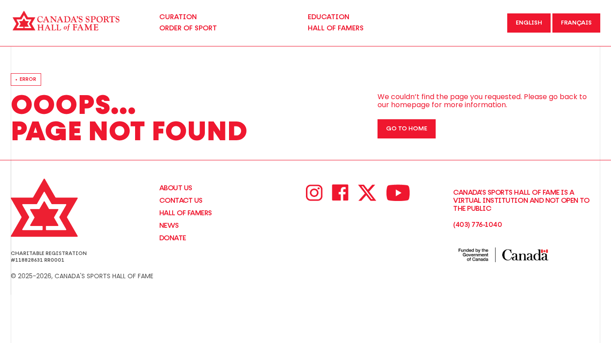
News (169, 225)
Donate (172, 238)
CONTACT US (181, 200)
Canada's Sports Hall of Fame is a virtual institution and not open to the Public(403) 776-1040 (521, 208)
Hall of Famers (185, 213)
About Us (175, 188)
